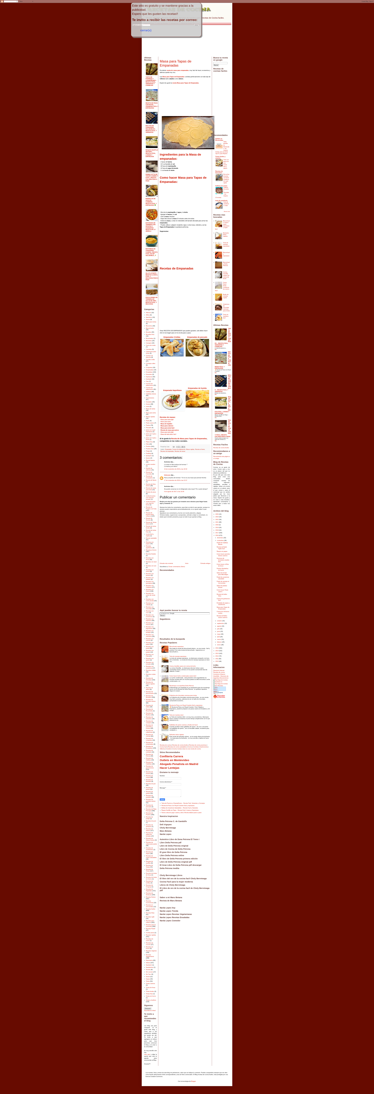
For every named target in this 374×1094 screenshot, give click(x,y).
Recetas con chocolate (150, 607)
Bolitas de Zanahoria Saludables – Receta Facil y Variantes (179, 808)
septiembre (220, 623)
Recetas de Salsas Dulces (150, 839)
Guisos (148, 404)
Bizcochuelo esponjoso (176, 646)
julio (218, 629)
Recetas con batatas (150, 578)
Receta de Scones (149, 519)
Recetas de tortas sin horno (151, 878)
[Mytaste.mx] (217, 682)
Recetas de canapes (149, 721)
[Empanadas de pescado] (197, 356)
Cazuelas (149, 349)
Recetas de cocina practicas (197, 745)
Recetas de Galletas (149, 759)
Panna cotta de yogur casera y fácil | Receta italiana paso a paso (181, 812)
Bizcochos (149, 326)
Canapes (148, 343)
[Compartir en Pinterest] (184, 447)
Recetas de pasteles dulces (150, 800)
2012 (217, 656)
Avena (148, 319)
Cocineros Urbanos (219, 674)
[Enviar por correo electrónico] (177, 447)
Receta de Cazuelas (149, 473)
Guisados (149, 402)
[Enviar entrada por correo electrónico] (173, 446)
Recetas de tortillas (149, 882)
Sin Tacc (148, 974)
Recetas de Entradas (149, 679)
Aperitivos (149, 317)
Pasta (147, 420)
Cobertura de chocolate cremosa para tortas (183, 695)
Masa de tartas (150, 409)
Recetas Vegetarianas (150, 955)
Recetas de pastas (149, 792)
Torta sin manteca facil (176, 715)
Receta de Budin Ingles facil (222, 547)
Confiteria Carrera (171, 756)
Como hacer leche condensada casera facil (182, 676)
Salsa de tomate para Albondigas (222, 573)
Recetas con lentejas (150, 631)
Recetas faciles (150, 909)
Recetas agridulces (149, 546)
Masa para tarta (166, 421)
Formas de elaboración (178, 449)
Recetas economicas (149, 901)
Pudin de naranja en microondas (223, 582)
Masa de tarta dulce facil (168, 434)
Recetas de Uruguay (149, 886)
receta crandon (150, 464)
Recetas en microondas (149, 905)
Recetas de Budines (149, 714)
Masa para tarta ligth (167, 419)
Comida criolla (150, 359)
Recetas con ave (151, 566)
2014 (217, 650)
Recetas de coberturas (149, 731)
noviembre (220, 540)
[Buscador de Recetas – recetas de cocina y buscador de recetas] (219, 698)
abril (218, 636)
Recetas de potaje (149, 817)
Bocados (148, 332)
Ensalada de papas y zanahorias (223, 603)
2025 (217, 514)
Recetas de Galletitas (149, 763)
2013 (217, 653)
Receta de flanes (151, 480)
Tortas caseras (150, 983)
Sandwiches (149, 967)
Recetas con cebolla (150, 603)
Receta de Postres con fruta (151, 508)
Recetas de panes (149, 788)
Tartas (148, 981)
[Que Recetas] (218, 685)
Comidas (195, 747)
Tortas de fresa (150, 987)
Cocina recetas (177, 749)
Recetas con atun (151, 562)
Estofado (148, 379)
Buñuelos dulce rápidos (176, 734)
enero (219, 644)
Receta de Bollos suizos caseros (222, 616)
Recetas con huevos (150, 623)
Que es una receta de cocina (192, 749)
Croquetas (149, 367)
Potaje (148, 451)
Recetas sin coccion (149, 943)
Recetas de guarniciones (150, 767)
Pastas (148, 425)
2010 (217, 661)
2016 (217, 535)
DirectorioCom (224, 678)
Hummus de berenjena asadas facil (223, 559)
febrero (219, 642)
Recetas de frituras (149, 755)
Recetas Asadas (151, 554)
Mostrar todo (227, 211)
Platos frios (149, 442)
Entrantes (149, 374)
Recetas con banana (150, 574)
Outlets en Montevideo (174, 760)
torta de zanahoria (221, 200)
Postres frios (150, 448)
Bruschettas (149, 338)
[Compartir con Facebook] (182, 447)
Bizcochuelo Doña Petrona (226, 263)
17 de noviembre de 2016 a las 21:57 (175, 480)
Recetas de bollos (149, 706)
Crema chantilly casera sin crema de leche (182, 666)
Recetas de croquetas (149, 739)
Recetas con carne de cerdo (150, 594)
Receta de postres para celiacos (150, 514)
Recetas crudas (151, 674)
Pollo (147, 444)
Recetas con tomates (150, 663)
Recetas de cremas (149, 735)
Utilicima (162, 749)
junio (218, 631)
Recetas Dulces (151, 897)
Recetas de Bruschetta (149, 710)
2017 (217, 533)
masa (147, 406)
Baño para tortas (151, 322)
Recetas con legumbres (150, 627)
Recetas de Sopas (149, 852)
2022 (217, 519)
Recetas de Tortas (149, 870)
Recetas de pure (151, 821)
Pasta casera (150, 423)
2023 (217, 517)
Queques (149, 455)
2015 (217, 648)
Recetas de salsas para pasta (151, 843)
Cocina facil (163, 747)
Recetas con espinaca (150, 619)
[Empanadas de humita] (197, 407)
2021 (217, 522)
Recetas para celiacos (150, 921)
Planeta (218, 692)
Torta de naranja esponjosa (177, 656)
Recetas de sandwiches (149, 848)
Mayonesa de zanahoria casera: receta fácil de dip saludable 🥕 (151, 252)
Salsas (148, 962)
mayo (219, 634)
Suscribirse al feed (150, 1010)
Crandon (168, 749)
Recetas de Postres (149, 813)
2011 (217, 658)
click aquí (147, 1054)
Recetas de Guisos (149, 772)
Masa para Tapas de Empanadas (175, 63)
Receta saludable (151, 538)
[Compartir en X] (181, 447)
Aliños (148, 315)
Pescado (148, 427)
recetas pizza (150, 932)
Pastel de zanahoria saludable (223, 578)
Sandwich (149, 965)
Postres (148, 446)
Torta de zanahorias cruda (226, 203)
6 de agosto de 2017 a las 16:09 (174, 491)
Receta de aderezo (149, 469)
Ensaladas (149, 372)
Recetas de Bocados (149, 696)
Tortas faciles (150, 991)
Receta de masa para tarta (151, 488)
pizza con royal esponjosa (150, 430)
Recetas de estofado (149, 751)
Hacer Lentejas (169, 767)
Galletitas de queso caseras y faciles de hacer (183, 725)
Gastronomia (204, 747)
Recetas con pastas (150, 651)
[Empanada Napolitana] (172, 411)
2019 (217, 527)
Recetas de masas (180, 451)
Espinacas (149, 376)
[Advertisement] (187, 40)
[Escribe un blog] (179, 447)
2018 (217, 530)
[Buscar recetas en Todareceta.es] (220, 680)
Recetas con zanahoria (150, 667)
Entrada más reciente (166, 563)
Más (216, 349)
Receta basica (150, 460)
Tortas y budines (151, 1000)
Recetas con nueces (150, 639)
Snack (148, 976)
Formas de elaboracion (149, 384)
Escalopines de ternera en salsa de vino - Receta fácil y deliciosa (151, 301)
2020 (217, 525)
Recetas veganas (151, 951)
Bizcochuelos (150, 328)
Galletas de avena (221, 186)
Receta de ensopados (149, 477)
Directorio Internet (218, 670)
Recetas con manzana (150, 635)
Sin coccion (149, 972)
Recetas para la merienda (151, 925)
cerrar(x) (145, 30)
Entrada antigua (205, 563)
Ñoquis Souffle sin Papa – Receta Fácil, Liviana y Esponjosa (179, 810)
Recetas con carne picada (150, 600)
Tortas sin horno (151, 996)
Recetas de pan (151, 783)
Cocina (190, 747)
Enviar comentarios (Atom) (176, 566)
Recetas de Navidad (149, 780)
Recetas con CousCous (150, 615)
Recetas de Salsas (149, 829)
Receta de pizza (151, 492)
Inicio (186, 563)
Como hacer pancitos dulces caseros (223, 554)
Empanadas (168, 449)
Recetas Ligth (150, 917)
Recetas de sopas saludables (151, 856)
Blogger (193, 1081)
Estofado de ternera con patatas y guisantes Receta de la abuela (150, 227)
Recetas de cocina (165, 745)
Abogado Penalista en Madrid (179, 764)
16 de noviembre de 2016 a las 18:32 (175, 469)
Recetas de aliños (149, 688)
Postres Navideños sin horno (222, 569)
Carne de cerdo (151, 345)
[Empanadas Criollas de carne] (172, 356)
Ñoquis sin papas (222, 551)
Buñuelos (149, 340)
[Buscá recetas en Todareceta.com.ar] (220, 683)
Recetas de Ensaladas (149, 747)
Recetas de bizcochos (219, 171)
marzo (219, 639)
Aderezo (148, 312)
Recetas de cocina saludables (177, 747)
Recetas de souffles (149, 862)
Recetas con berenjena (150, 582)
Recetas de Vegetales (149, 890)
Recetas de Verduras (149, 893)
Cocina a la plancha (149, 356)
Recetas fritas (150, 913)
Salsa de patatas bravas (222, 586)
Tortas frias (149, 993)
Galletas (148, 391)
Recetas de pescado (149, 805)
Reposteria (149, 960)
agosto (219, 626)
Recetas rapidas (151, 935)
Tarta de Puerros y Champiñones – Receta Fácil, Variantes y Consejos (183, 803)
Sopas (148, 979)
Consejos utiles (150, 363)
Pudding (148, 453)
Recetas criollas (151, 670)
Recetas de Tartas (149, 866)
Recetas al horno (200, 449)
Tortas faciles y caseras (220, 157)
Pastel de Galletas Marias (222, 543)
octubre (219, 621)
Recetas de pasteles (149, 796)
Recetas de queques (149, 825)
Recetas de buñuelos (149, 717)
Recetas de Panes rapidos (150, 683)
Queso (148, 458)
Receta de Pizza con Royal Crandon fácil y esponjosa (185, 705)
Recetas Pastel (150, 928)
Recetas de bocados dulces (151, 700)
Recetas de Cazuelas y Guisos (149, 726)
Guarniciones (150, 398)
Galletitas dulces (151, 394)
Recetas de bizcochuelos (150, 692)
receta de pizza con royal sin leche (150, 503)
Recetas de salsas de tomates (149, 834)
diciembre (220, 537)
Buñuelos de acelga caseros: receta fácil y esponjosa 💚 (151, 202)
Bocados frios (150, 334)
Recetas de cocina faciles (180, 745)
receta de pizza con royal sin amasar (150, 497)
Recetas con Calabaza (150, 586)
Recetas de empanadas (167, 451)
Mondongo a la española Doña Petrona (181, 685)
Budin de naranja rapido (225, 296)
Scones (148, 969)
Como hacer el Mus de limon (223, 565)
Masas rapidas (190, 449)
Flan (147, 381)
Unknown (167, 475)
